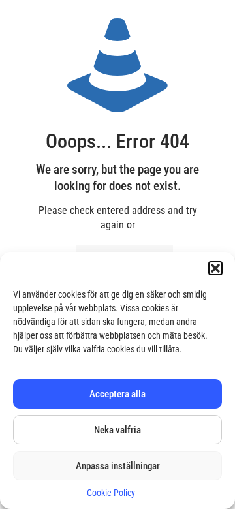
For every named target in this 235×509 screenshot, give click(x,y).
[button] (215, 268)
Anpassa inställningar (118, 466)
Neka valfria (117, 430)
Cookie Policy (111, 492)
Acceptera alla (117, 394)
